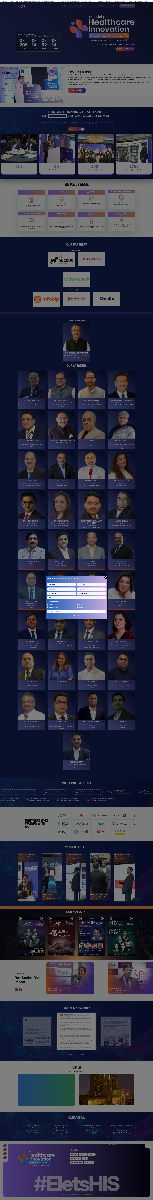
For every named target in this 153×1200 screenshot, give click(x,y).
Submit (76, 616)
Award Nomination (53, 607)
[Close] (105, 577)
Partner (80, 604)
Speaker (51, 604)
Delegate (80, 607)
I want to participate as (54, 601)
